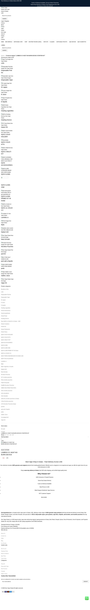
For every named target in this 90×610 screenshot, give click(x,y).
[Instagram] (3, 585)
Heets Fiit (3, 326)
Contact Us (3, 535)
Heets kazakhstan (5, 313)
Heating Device (5, 318)
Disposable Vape (5, 297)
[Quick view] (3, 446)
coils (2, 291)
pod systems (49, 514)
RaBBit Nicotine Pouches (7, 385)
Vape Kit (3, 420)
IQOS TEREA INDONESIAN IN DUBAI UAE (12, 356)
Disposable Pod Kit (6, 294)
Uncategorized (4, 417)
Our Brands (3, 543)
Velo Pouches (4, 568)
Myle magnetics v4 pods (7, 366)
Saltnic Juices (4, 573)
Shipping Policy (4, 551)
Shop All (3, 563)
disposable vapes (40, 514)
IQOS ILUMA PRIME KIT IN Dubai (9, 350)
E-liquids (3, 305)
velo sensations (5, 393)
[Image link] (5, 507)
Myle (2, 364)
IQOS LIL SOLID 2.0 (6, 353)
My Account (3, 548)
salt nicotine (67, 514)
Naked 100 (4, 369)
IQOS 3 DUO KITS (5, 337)
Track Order (3, 558)
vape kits (55, 514)
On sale (3, 429)
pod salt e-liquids (5, 409)
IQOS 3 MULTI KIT (5, 339)
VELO (33, 514)
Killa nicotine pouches (6, 380)
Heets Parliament (5, 329)
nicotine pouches (78, 514)
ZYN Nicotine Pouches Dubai (8, 404)
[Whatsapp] (10, 585)
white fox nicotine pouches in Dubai (10, 398)
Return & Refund (5, 553)
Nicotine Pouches (5, 374)
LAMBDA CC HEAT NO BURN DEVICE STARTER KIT (9, 455)
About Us (3, 533)
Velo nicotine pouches (6, 390)
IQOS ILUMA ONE (5, 348)
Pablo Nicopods (5, 382)
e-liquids (60, 514)
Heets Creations (5, 324)
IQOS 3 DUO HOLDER (7, 334)
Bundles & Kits (5, 289)
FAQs (2, 538)
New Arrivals (4, 372)
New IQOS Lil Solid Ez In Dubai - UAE (10, 321)
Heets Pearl (4, 316)
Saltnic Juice (4, 414)
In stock (3, 431)
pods (2, 412)
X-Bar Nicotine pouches (7, 401)
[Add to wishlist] (6, 446)
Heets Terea (4, 332)
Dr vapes (3, 300)
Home (2, 55)
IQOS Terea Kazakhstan (7, 358)
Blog (2, 540)
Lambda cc (4, 361)
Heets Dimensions (5, 310)
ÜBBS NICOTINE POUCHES (8, 387)
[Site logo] (5, 10)
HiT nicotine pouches (6, 377)
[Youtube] (6, 585)
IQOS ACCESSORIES (6, 342)
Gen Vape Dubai (9, 588)
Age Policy (3, 555)
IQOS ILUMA (4, 345)
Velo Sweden (4, 396)
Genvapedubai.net (6, 512)
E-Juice (3, 302)
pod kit (2, 406)
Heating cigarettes (5, 308)
